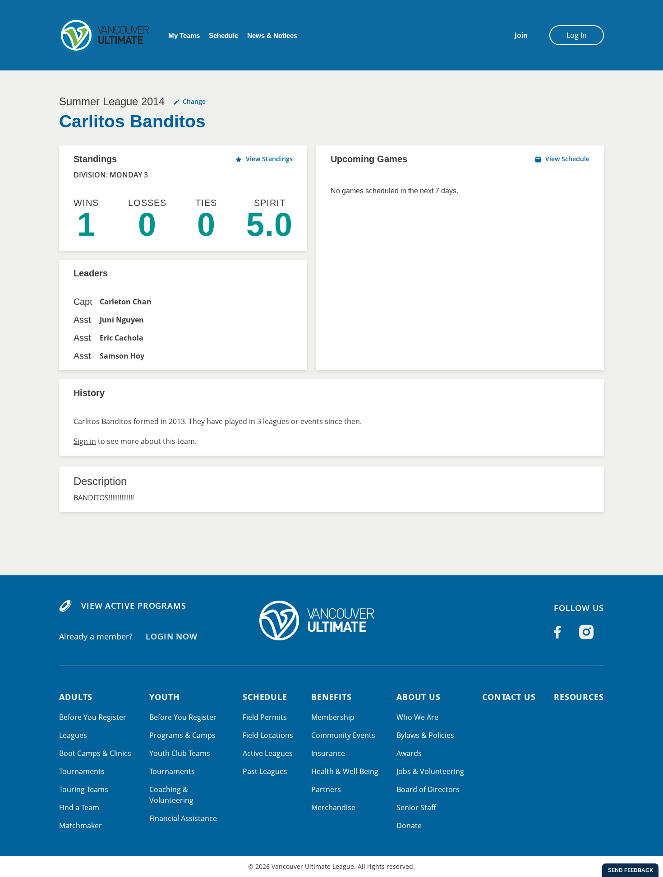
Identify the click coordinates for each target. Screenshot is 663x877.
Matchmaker (80, 825)
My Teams (184, 35)
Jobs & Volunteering (430, 771)
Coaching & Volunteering (171, 794)
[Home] (331, 620)
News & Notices (272, 35)
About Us (418, 696)
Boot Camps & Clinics (95, 753)
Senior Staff (416, 807)
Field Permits (265, 717)
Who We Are (417, 717)
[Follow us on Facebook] (557, 632)
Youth (164, 696)
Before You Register (92, 717)
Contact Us (509, 696)
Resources (579, 696)
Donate (409, 825)
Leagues (73, 735)
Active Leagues (268, 753)
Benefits (331, 696)
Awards (409, 753)
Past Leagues (265, 771)
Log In (576, 35)
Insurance (328, 753)
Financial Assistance (183, 818)
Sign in (85, 441)
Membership (333, 717)
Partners (326, 789)
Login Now (172, 635)
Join (521, 35)
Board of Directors (428, 789)
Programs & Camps (182, 735)
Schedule (223, 35)
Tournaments (82, 771)
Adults (75, 696)
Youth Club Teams (179, 753)
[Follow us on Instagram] (586, 632)
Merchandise (333, 807)
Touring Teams (83, 789)
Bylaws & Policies (425, 735)
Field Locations (268, 735)
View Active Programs (133, 605)
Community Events (343, 735)
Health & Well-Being (344, 771)
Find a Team (79, 807)
